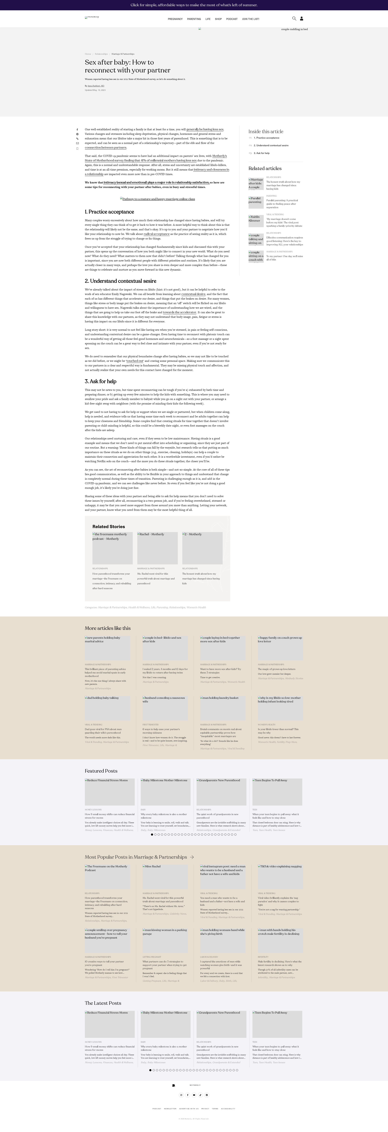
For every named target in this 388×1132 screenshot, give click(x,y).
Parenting (194, 19)
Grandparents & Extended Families (218, 831)
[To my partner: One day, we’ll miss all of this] (256, 257)
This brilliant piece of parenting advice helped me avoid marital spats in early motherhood (105, 673)
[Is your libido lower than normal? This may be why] (280, 708)
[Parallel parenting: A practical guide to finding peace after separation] (256, 202)
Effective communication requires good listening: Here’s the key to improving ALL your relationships (284, 241)
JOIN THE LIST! (250, 19)
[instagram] (181, 1095)
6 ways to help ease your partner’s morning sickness (161, 731)
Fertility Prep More (287, 742)
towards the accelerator (179, 312)
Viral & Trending (275, 214)
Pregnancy (175, 19)
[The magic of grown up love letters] (280, 648)
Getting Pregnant (152, 957)
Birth (228, 981)
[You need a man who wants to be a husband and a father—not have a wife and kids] (223, 877)
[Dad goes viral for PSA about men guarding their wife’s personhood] (107, 708)
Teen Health (265, 830)
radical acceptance (157, 234)
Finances (107, 830)
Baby (143, 809)
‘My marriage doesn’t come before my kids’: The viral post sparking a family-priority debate (284, 222)
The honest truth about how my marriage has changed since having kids (201, 578)
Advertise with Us (189, 1109)
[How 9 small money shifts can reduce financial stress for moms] (110, 792)
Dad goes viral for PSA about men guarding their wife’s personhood (103, 731)
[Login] (301, 20)
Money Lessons (93, 809)
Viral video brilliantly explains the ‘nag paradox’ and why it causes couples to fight (278, 901)
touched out (135, 361)
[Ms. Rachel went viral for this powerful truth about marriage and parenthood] (157, 548)
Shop (218, 19)
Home (88, 54)
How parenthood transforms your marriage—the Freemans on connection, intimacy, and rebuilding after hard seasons (106, 903)
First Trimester (151, 724)
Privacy (205, 1109)
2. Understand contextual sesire (271, 145)
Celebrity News (178, 913)
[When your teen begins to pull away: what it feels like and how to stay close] (277, 792)
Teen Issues (279, 830)
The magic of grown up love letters (276, 669)
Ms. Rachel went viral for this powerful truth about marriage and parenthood (156, 578)
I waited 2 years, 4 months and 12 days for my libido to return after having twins (165, 671)
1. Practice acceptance (266, 137)
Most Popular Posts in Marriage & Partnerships (136, 857)
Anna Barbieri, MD (96, 86)
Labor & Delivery (209, 957)
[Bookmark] (77, 148)
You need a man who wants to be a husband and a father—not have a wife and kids (222, 901)
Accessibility (228, 1109)
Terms (215, 1109)
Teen (255, 809)
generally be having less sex (204, 129)
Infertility (263, 957)
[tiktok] (200, 1095)
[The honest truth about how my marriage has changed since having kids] (202, 548)
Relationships (101, 54)
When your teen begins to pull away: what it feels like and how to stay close (276, 816)
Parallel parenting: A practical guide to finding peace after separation (282, 204)
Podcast (232, 19)
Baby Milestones (156, 830)
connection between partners (105, 147)
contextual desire (193, 294)
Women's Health (196, 607)
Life (208, 19)
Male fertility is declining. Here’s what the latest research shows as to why (280, 963)
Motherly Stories (294, 678)
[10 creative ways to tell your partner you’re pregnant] (107, 940)
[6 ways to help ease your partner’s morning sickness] (165, 708)
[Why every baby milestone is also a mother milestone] (166, 792)
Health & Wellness (139, 607)
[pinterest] (206, 1095)
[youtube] (194, 1095)
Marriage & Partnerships (123, 54)
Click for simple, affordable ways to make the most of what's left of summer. (194, 5)
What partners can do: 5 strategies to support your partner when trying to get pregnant (165, 965)
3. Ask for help (261, 153)
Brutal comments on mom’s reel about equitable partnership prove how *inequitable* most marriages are (221, 733)
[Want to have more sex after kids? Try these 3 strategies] (223, 648)
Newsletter (170, 1109)
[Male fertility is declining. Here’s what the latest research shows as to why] (280, 940)
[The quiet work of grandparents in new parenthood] (221, 792)
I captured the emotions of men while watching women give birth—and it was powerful (221, 965)
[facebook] (187, 1095)
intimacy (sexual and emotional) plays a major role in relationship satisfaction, (156, 182)
